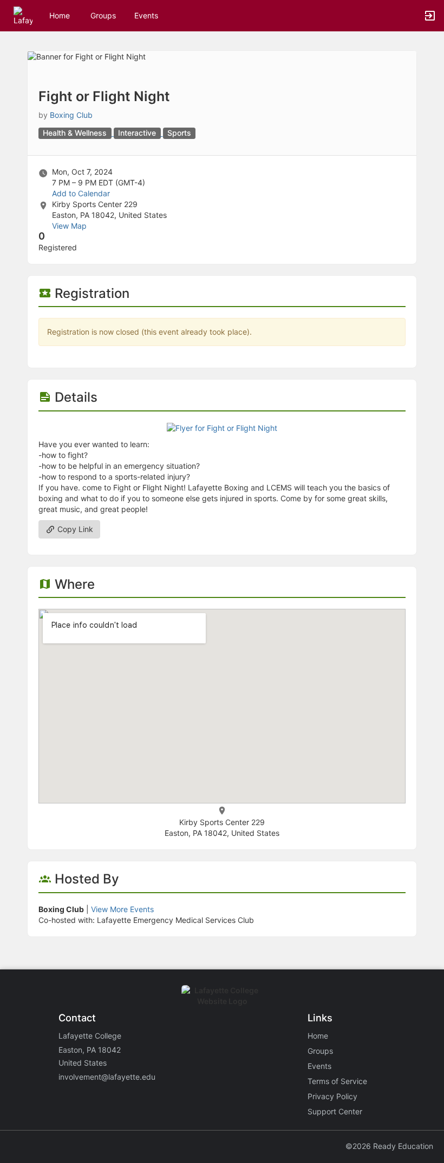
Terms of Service (337, 1081)
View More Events (122, 909)
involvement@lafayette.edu (106, 1076)
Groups (103, 15)
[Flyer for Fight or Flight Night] (222, 427)
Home (318, 1035)
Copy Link (74, 529)
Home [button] (59, 15)
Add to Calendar (81, 193)
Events (146, 15)
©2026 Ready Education (389, 1146)
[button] (23, 14)
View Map (69, 225)
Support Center (335, 1111)
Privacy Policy (332, 1096)
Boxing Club (71, 114)
